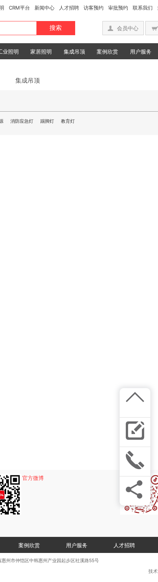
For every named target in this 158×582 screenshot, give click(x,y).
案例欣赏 (107, 51)
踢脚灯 (47, 121)
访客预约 (94, 8)
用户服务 (140, 51)
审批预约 (118, 8)
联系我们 (143, 8)
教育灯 (68, 121)
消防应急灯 (21, 121)
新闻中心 (44, 8)
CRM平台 (19, 8)
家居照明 (41, 51)
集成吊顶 (74, 51)
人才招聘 (69, 8)
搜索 (55, 27)
